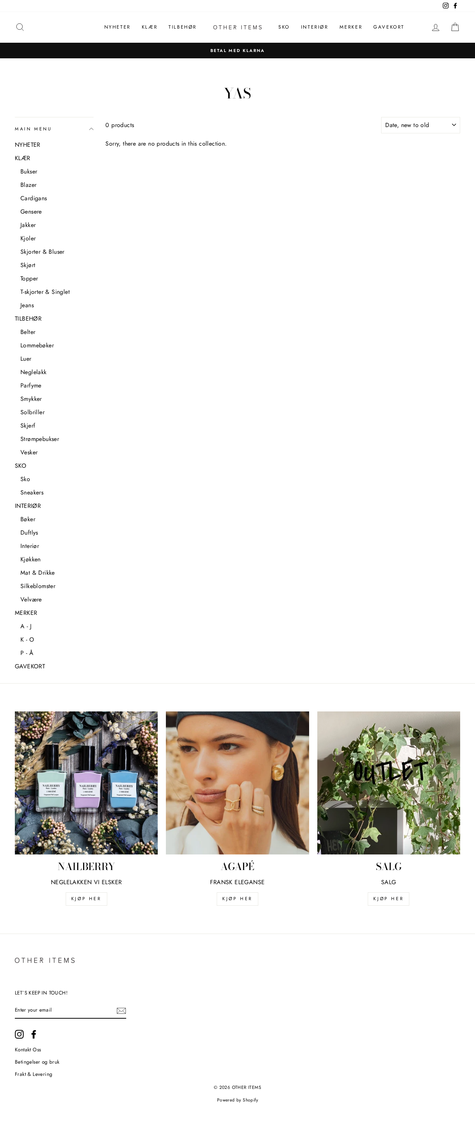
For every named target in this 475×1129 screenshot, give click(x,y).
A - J (26, 626)
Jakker (28, 225)
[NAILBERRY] (86, 782)
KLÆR (149, 26)
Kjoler (28, 238)
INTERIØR (314, 26)
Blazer (28, 185)
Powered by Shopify (237, 1100)
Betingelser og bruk (37, 1061)
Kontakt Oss (28, 1049)
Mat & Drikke (37, 572)
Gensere (31, 211)
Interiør (29, 546)
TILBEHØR (182, 26)
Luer (26, 358)
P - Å (26, 653)
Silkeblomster (37, 586)
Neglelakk (33, 372)
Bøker (27, 519)
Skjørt (27, 265)
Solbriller (32, 412)
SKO (284, 26)
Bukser (28, 171)
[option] (237, 50)
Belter (27, 332)
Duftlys (29, 532)
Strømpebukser (39, 439)
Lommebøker (37, 345)
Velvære (31, 599)
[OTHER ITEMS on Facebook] (33, 1034)
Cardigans (33, 198)
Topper (29, 278)
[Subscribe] (121, 1010)
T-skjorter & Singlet (45, 292)
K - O (27, 639)
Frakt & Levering (33, 1074)
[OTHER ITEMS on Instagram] (19, 1034)
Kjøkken (30, 559)
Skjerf (27, 425)
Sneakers (31, 492)
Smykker (31, 399)
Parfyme (31, 385)
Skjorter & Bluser (42, 251)
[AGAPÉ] (237, 782)
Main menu (33, 129)
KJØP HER (86, 898)
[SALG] (388, 782)
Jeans (27, 305)
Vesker (28, 452)
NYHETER (117, 26)
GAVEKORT (388, 26)
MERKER (351, 26)
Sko (25, 479)
